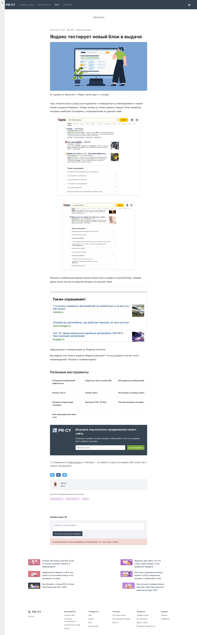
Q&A (90, 615)
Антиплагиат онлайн (72, 625)
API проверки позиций (121, 619)
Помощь (164, 615)
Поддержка (165, 619)
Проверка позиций (146, 626)
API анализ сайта (119, 615)
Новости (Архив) (83, 30)
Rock (63, 486)
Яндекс (85, 499)
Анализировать (136, 447)
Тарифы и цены (26, 4)
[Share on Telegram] (64, 475)
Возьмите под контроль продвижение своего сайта (106, 431)
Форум (91, 619)
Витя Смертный (75, 103)
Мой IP (67, 628)
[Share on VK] (58, 475)
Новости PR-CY (73, 499)
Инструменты (44, 4)
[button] (190, 4)
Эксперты (67, 4)
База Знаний (93, 626)
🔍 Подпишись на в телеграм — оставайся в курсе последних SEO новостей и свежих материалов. (98, 464)
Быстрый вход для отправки (67, 534)
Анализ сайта (69, 615)
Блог (57, 4)
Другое (115, 622)
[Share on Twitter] (52, 475)
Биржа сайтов (142, 622)
